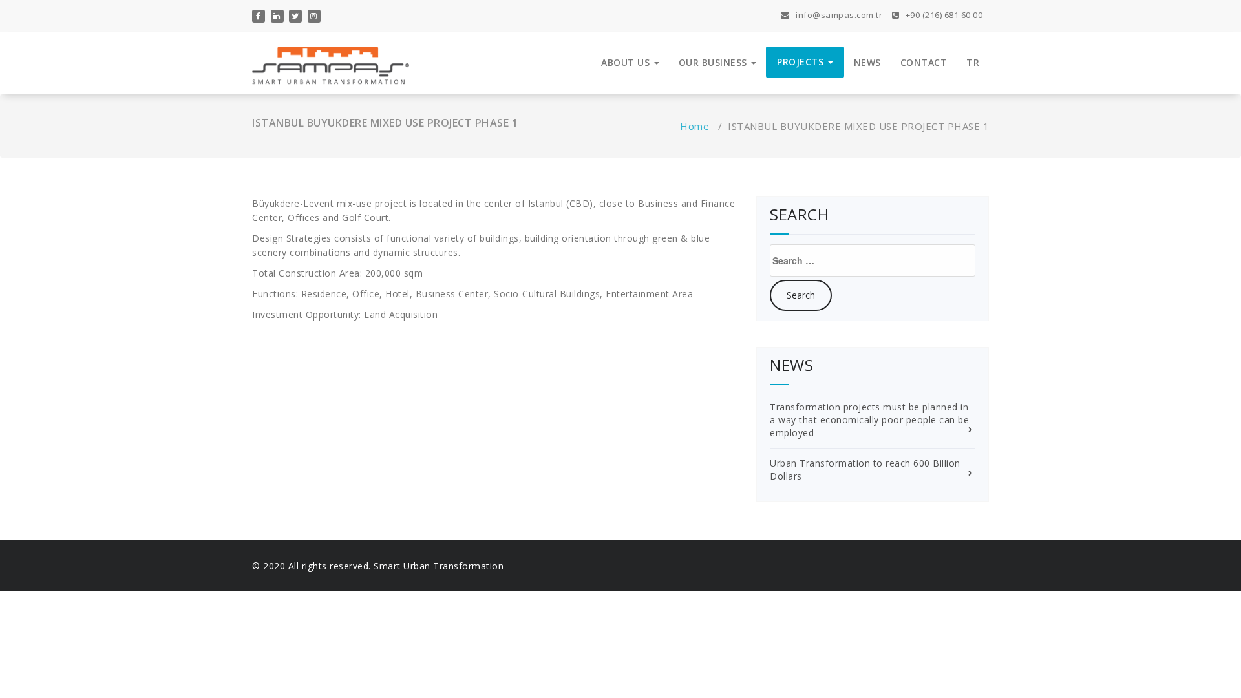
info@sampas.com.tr (838, 15)
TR (972, 62)
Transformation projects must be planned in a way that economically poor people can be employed (869, 420)
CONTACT (924, 62)
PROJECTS (802, 62)
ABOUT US (627, 62)
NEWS (867, 62)
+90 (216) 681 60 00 (942, 15)
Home (694, 126)
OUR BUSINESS (714, 62)
